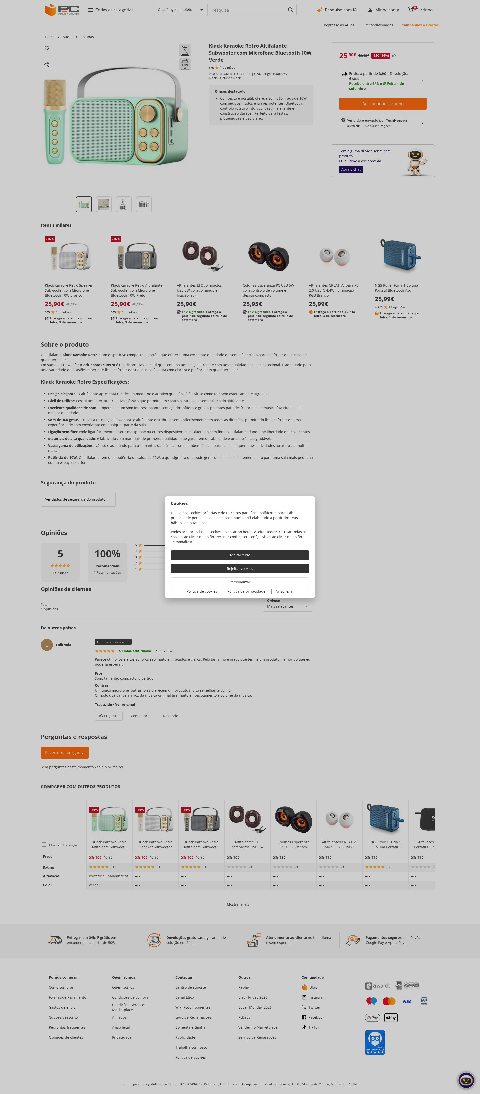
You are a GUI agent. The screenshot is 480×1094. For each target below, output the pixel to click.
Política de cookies (202, 591)
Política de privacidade (247, 591)
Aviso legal (285, 591)
